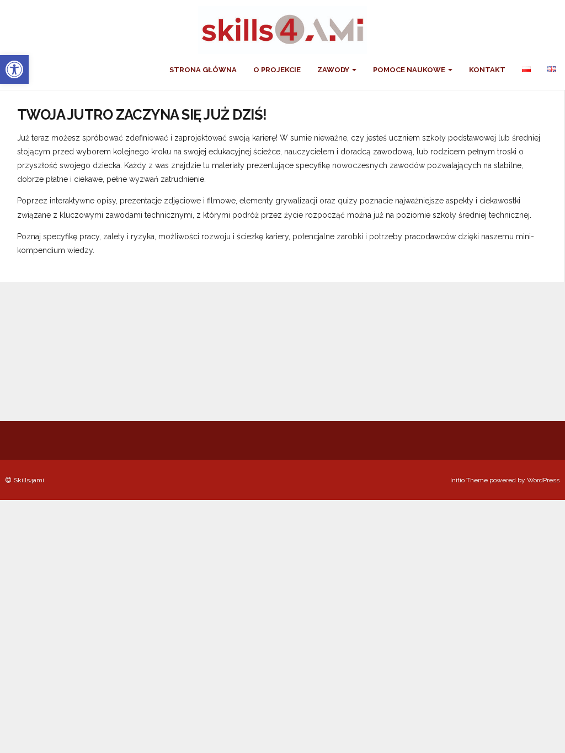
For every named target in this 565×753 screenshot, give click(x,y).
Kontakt (487, 70)
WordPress (543, 480)
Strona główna (203, 70)
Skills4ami (29, 480)
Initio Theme (469, 480)
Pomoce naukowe (410, 70)
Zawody (334, 70)
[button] (14, 69)
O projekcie (277, 70)
